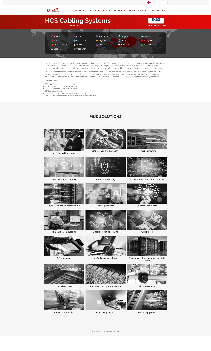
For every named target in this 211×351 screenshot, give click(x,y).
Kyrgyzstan (103, 40)
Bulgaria (124, 36)
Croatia (146, 36)
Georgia (57, 40)
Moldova (125, 40)
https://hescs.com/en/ (157, 25)
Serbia (79, 45)
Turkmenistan (149, 45)
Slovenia (102, 45)
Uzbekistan (81, 49)
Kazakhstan (81, 40)
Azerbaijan (103, 36)
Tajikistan (125, 45)
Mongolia (147, 40)
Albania (57, 36)
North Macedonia (61, 45)
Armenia (80, 36)
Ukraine (57, 49)
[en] (53, 10)
